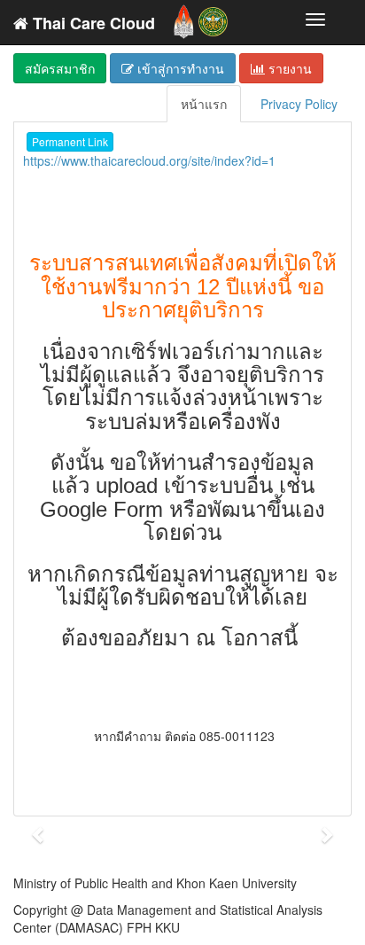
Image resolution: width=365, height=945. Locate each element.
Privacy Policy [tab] (299, 104)
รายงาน (288, 68)
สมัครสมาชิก (60, 68)
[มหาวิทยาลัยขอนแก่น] (184, 18)
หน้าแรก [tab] (204, 104)
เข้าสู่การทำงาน (179, 68)
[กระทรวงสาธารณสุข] (213, 18)
